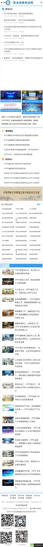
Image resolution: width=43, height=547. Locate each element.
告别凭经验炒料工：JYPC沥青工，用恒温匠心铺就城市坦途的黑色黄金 (28, 375)
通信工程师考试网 (7, 254)
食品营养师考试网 (34, 231)
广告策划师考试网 (34, 236)
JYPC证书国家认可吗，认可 (14, 42)
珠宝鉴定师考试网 (7, 218)
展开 (39, 204)
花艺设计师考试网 (21, 245)
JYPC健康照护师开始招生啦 (15, 168)
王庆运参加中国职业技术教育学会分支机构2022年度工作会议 (22, 28)
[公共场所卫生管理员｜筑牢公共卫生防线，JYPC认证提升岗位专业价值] (8, 364)
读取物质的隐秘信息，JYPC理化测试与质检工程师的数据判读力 (28, 484)
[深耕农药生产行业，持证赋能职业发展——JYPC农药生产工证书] (8, 410)
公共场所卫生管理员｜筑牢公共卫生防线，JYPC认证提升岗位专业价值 (28, 363)
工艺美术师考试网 (34, 250)
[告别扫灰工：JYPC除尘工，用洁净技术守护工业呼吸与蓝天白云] (8, 388)
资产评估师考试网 (7, 222)
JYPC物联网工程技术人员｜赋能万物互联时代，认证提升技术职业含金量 (28, 339)
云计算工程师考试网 (8, 231)
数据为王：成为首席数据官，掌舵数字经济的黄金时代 (23, 58)
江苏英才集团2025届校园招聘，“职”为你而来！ (22, 150)
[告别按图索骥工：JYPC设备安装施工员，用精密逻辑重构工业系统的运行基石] (8, 301)
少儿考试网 (32, 209)
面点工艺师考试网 (7, 236)
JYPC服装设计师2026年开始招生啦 (17, 164)
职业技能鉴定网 (6, 209)
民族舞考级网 (33, 259)
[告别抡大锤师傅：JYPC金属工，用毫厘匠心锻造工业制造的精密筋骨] (8, 443)
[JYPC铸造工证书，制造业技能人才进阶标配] (8, 284)
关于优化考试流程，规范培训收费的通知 (18, 13)
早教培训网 (32, 218)
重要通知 (9, 131)
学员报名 (13, 498)
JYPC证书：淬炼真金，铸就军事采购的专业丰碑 (21, 36)
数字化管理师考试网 (35, 213)
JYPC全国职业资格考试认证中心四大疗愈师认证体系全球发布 (23, 50)
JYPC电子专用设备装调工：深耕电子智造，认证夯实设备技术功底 (28, 351)
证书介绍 (21, 495)
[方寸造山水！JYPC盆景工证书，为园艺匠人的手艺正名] (8, 294)
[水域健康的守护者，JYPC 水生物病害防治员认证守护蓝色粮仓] (8, 476)
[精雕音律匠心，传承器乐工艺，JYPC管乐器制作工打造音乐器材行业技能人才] (8, 328)
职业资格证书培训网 (8, 227)
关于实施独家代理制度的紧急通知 (17, 140)
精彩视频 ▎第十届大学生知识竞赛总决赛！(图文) (19, 124)
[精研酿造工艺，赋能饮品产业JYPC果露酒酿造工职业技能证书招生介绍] (8, 316)
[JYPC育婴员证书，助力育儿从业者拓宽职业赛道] (8, 274)
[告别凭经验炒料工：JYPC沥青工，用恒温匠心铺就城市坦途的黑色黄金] (8, 375)
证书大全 (37, 495)
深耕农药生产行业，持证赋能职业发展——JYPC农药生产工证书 (28, 409)
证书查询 (13, 495)
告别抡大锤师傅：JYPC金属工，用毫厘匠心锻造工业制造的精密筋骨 (28, 443)
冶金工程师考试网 (7, 213)
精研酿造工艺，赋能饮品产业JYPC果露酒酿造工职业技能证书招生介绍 (27, 314)
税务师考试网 (33, 254)
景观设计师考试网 (21, 222)
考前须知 (29, 495)
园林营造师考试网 (7, 245)
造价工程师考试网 (21, 231)
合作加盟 (21, 498)
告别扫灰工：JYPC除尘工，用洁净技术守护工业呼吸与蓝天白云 (28, 387)
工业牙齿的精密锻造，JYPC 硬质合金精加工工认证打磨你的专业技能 (28, 431)
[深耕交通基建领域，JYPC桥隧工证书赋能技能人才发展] (8, 423)
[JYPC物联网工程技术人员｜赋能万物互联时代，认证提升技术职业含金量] (8, 340)
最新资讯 (5, 265)
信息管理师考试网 (34, 245)
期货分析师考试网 (21, 236)
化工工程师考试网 (21, 213)
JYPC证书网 (19, 209)
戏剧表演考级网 (6, 259)
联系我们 (29, 498)
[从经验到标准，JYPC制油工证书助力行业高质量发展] (8, 401)
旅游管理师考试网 (21, 240)
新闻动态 (5, 495)
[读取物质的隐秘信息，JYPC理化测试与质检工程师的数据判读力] (8, 485)
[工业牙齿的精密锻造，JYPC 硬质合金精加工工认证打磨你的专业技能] (8, 433)
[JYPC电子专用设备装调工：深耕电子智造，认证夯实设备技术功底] (8, 352)
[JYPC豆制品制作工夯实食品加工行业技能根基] (8, 456)
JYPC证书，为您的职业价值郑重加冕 (18, 154)
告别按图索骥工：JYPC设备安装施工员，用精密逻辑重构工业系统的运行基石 (28, 302)
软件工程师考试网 (34, 222)
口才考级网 (5, 240)
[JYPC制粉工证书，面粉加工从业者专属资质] (8, 466)
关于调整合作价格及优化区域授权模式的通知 (21, 135)
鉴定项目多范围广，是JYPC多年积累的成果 (19, 20)
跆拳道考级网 (6, 250)
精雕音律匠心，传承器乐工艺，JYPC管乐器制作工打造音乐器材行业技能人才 (28, 326)
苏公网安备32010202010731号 (24, 512)
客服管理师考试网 (21, 254)
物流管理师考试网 (21, 259)
